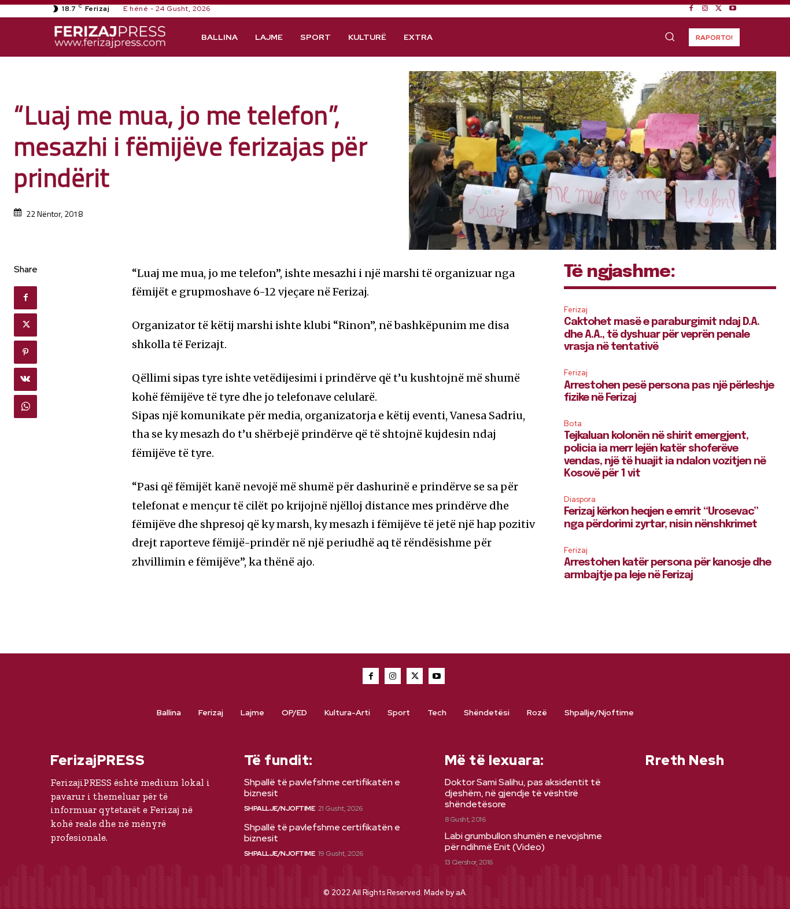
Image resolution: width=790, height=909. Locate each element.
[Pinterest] (25, 352)
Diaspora (580, 499)
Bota (573, 423)
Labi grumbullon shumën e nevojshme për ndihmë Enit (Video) (523, 841)
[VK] (25, 379)
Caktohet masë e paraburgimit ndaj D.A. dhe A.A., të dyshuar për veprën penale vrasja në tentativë (661, 334)
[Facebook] (691, 9)
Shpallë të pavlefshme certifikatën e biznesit (322, 787)
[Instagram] (705, 9)
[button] (670, 36)
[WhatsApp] (25, 406)
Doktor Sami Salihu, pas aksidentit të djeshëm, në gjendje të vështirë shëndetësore (523, 793)
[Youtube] (733, 9)
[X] (719, 9)
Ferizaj (576, 310)
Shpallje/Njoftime (279, 808)
